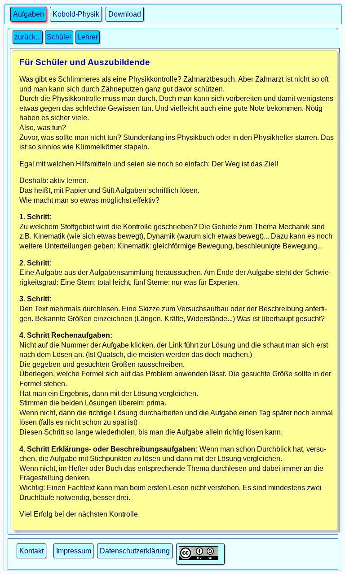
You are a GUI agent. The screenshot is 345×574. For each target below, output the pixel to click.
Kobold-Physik (76, 14)
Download (124, 14)
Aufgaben (28, 14)
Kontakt (31, 551)
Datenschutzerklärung (135, 551)
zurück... (27, 37)
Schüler (59, 37)
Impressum (73, 551)
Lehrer (87, 37)
